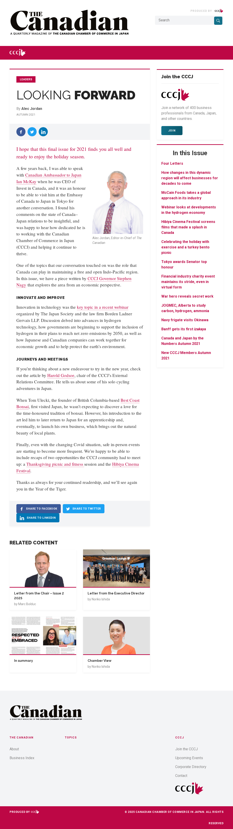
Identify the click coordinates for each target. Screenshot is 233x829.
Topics (71, 737)
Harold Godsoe (60, 375)
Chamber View (99, 660)
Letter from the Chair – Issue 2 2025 (39, 595)
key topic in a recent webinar (102, 307)
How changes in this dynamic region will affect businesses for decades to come (189, 178)
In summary (23, 660)
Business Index (22, 758)
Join (172, 130)
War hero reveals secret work (187, 296)
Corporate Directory (190, 767)
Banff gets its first (183, 329)
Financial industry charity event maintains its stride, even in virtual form (188, 281)
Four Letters (172, 163)
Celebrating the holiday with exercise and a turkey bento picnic (185, 247)
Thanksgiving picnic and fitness (55, 464)
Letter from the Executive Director (116, 593)
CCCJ (179, 737)
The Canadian (21, 737)
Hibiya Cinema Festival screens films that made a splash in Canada (188, 227)
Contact (181, 775)
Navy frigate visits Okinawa (184, 320)
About (14, 749)
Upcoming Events (189, 758)
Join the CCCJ (186, 749)
